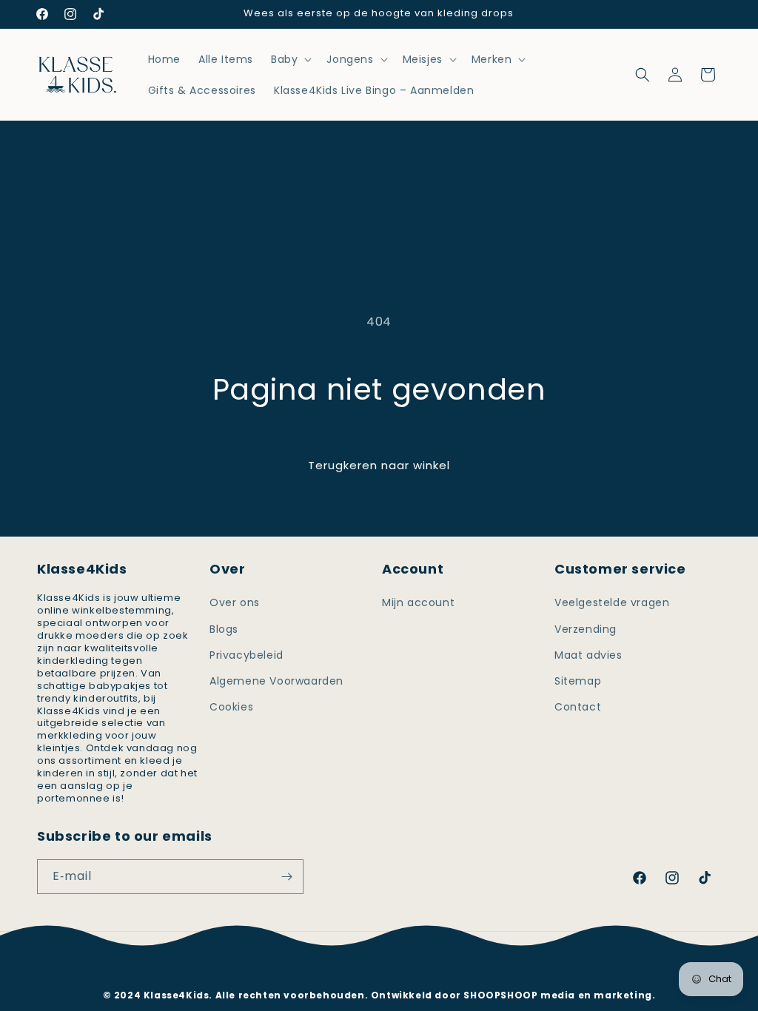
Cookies (231, 706)
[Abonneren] (286, 876)
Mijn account (418, 602)
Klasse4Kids (398, 972)
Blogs (223, 629)
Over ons (234, 602)
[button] (290, 59)
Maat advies (588, 655)
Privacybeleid (246, 655)
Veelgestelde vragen (611, 602)
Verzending (585, 629)
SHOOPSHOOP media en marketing (557, 995)
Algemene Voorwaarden (276, 681)
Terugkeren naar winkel (379, 465)
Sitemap (577, 681)
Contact (577, 706)
